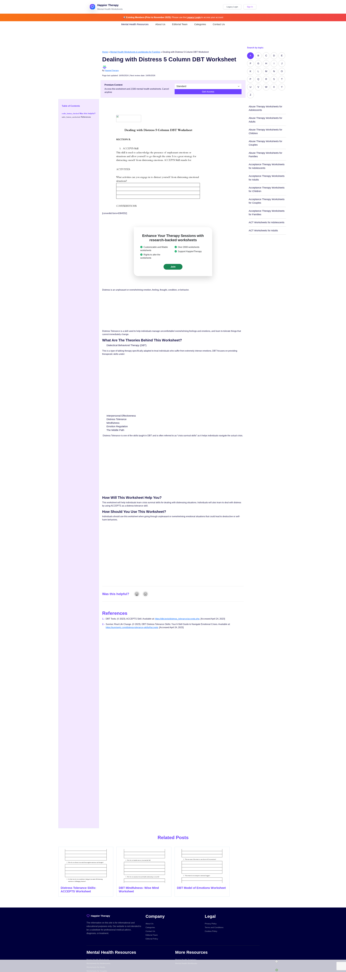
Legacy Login (232, 7)
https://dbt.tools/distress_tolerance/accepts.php (177, 619)
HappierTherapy (112, 70)
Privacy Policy (211, 924)
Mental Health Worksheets (97, 959)
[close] (174, 961)
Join (173, 266)
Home (105, 52)
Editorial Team (179, 24)
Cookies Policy (211, 931)
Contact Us (219, 24)
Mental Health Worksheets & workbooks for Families (135, 52)
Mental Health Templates (185, 959)
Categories (200, 24)
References (86, 117)
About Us (160, 24)
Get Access (208, 91)
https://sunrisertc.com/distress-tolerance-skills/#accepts (132, 627)
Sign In (250, 7)
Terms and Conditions (214, 927)
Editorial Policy (152, 939)
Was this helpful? (87, 113)
